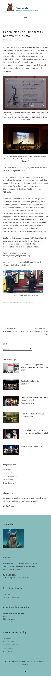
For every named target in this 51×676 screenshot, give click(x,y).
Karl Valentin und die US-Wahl (37, 331)
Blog (10, 302)
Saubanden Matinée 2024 (31, 446)
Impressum (7, 594)
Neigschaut (7, 469)
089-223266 (13, 575)
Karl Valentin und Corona (13, 330)
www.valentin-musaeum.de (13, 622)
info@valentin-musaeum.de (18, 578)
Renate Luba (20, 40)
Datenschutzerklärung (11, 597)
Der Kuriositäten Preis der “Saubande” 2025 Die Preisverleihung (34, 400)
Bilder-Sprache (8, 483)
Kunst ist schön (8, 473)
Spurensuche (29, 302)
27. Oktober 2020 (8, 40)
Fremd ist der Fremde (19, 302)
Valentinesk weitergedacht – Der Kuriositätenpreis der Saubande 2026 (34, 367)
